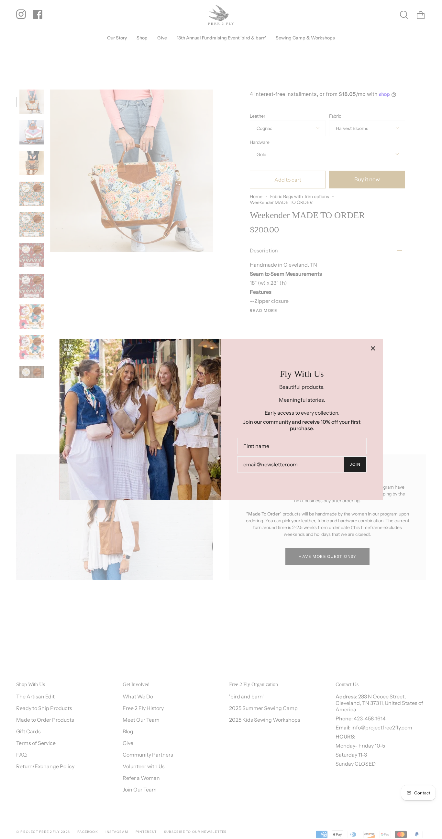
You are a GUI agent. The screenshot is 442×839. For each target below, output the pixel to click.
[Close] (373, 348)
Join (355, 464)
